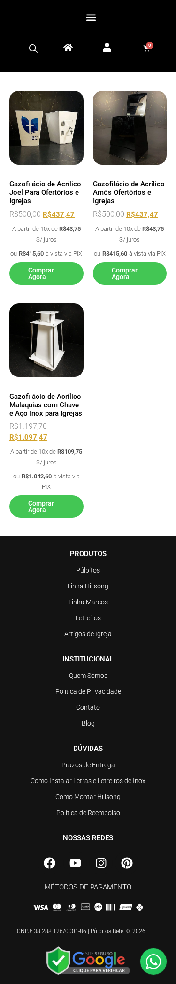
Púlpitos (88, 570)
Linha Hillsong (88, 586)
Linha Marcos (88, 602)
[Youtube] (75, 862)
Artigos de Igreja (88, 634)
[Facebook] (49, 862)
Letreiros (88, 618)
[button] (91, 17)
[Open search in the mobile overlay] (33, 48)
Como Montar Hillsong (88, 796)
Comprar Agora (41, 273)
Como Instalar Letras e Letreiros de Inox (88, 781)
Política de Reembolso (88, 812)
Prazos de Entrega (88, 765)
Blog (88, 723)
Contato (88, 707)
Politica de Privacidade (88, 691)
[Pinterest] (126, 862)
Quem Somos (88, 675)
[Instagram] (101, 862)
